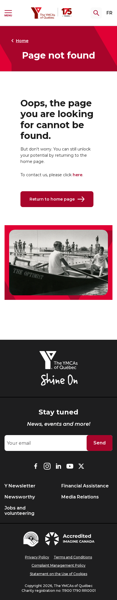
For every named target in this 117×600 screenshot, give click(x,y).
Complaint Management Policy (58, 565)
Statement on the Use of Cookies (58, 574)
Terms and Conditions (73, 557)
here (77, 174)
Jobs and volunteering (19, 510)
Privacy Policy (37, 557)
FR (109, 13)
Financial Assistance (85, 486)
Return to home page (52, 199)
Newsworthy (20, 497)
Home (22, 40)
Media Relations (80, 497)
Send (99, 443)
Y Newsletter (20, 486)
